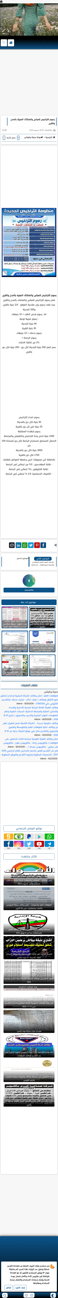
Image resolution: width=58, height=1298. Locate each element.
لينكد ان (18, 545)
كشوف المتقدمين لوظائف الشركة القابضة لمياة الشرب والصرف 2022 (29, 980)
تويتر (31, 545)
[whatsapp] (49, 837)
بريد (12, 545)
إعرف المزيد (20, 1288)
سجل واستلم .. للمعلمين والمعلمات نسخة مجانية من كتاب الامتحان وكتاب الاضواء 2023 (29, 882)
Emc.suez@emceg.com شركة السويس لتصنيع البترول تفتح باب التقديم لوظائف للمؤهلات (29, 1053)
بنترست (37, 545)
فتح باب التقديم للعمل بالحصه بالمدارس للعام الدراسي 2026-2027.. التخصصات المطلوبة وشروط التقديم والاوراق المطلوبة (29, 753)
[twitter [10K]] (29, 844)
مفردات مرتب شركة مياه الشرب (29, 1031)
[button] (1, 1)
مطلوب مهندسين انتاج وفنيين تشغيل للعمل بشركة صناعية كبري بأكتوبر (29, 1103)
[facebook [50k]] (8, 844)
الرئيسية (48, 137)
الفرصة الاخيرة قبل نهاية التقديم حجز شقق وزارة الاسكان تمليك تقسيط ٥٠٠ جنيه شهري (29, 955)
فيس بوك (43, 545)
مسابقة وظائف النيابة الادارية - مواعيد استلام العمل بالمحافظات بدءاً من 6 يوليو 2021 (29, 931)
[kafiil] (19, 837)
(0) (3, 130)
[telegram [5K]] (49, 844)
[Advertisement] (29, 84)
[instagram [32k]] (19, 844)
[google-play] (39, 837)
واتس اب (24, 545)
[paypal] (29, 837)
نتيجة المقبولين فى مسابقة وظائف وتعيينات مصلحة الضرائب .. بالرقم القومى (29, 1078)
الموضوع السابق (23, 558)
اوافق (8, 1288)
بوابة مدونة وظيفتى (32, 137)
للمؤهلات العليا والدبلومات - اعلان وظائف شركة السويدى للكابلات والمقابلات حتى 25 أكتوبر (29, 906)
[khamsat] (8, 837)
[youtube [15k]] (39, 844)
